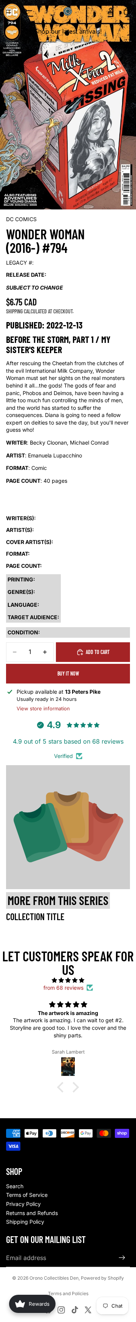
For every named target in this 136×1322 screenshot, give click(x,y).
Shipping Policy (25, 1221)
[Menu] (8, 11)
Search (14, 1186)
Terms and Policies (68, 1293)
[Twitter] (88, 1309)
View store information (43, 708)
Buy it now (68, 673)
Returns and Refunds (32, 1213)
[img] (68, 980)
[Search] (25, 11)
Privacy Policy (23, 1204)
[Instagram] (61, 1309)
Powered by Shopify (102, 1278)
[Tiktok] (74, 1309)
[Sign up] (122, 1258)
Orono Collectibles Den (54, 1278)
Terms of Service (27, 1195)
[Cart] (127, 11)
